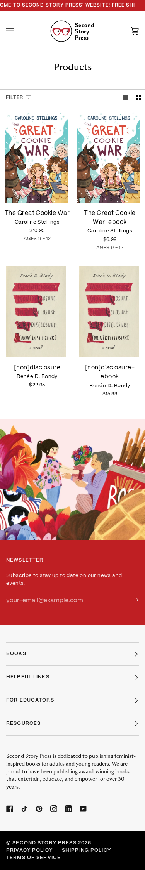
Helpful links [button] (27, 677)
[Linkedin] (68, 808)
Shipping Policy (86, 850)
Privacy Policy (29, 850)
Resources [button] (23, 723)
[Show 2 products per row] (138, 98)
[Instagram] (53, 808)
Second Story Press (44, 843)
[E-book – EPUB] (109, 157)
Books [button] (16, 654)
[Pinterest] (39, 808)
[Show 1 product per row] (125, 98)
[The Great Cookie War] (36, 157)
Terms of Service (33, 858)
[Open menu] (17, 31)
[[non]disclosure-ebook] (109, 311)
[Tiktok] (24, 808)
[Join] (128, 600)
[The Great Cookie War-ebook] (109, 157)
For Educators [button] (30, 700)
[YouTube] (83, 808)
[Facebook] (9, 808)
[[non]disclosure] (36, 311)
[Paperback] (36, 157)
